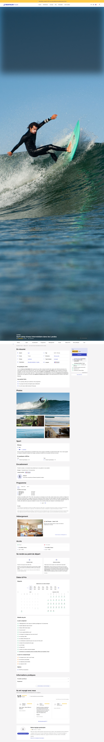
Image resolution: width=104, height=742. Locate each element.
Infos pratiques (86, 342)
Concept (51, 4)
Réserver (79, 354)
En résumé (20, 342)
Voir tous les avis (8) (42, 721)
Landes (37, 362)
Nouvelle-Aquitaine (32, 362)
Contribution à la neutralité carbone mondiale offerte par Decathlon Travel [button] (34, 651)
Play (56, 4)
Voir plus (19, 376)
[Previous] (27, 587)
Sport (36, 342)
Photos (28, 342)
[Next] (58, 587)
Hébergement (61, 342)
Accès (69, 342)
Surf (29, 352)
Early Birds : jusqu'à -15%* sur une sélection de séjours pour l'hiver (52, 1)
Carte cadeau (67, 4)
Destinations (45, 4)
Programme (52, 342)
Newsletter (60, 4)
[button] (18, 592)
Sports (40, 4)
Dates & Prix (77, 342)
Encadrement (44, 342)
